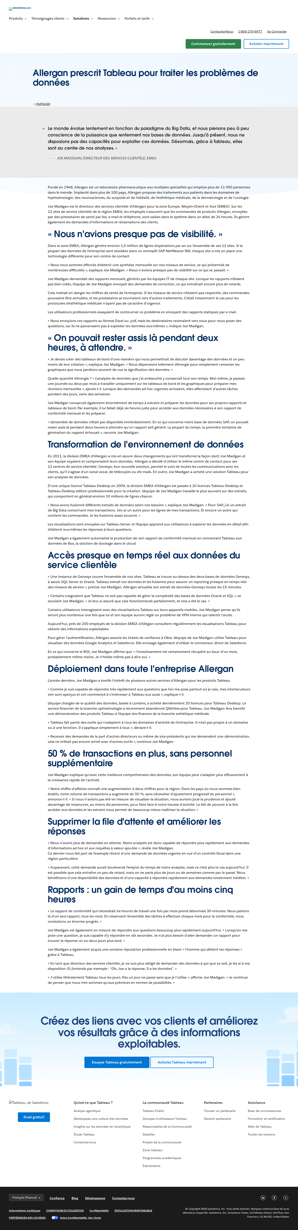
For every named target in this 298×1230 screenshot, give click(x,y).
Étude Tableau (84, 1134)
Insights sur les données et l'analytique (102, 1127)
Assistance (256, 1102)
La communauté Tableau (163, 1102)
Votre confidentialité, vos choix (80, 1218)
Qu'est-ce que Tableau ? (93, 1102)
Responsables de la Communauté (167, 1127)
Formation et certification (266, 1119)
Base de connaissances (264, 1111)
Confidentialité (98, 1210)
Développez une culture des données (101, 1119)
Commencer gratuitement (213, 43)
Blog (75, 1198)
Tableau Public (153, 1111)
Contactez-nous (222, 31)
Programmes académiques (162, 1158)
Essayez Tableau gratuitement (117, 1062)
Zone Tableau (153, 1150)
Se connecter (277, 31)
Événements (151, 1166)
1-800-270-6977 (250, 31)
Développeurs (95, 1198)
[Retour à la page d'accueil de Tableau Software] (25, 7)
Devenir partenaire (217, 1119)
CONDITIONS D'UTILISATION (65, 1210)
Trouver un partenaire (220, 1111)
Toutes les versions (261, 1134)
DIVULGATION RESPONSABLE (133, 1210)
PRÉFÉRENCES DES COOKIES (27, 1218)
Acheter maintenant (266, 43)
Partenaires (213, 1102)
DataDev (149, 1134)
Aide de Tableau (259, 1127)
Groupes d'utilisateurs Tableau (165, 1119)
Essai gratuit (34, 1117)
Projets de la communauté (162, 1142)
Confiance (57, 1198)
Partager (43, 104)
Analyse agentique (87, 1111)
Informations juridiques (24, 1210)
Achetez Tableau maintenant (182, 1062)
